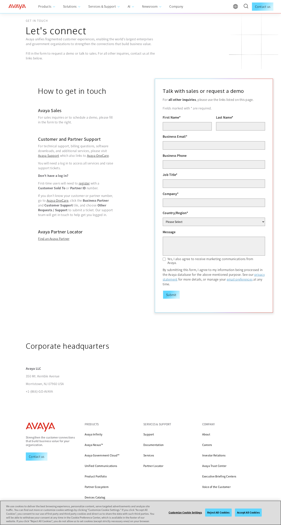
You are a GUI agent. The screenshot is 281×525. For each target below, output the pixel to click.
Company (171, 194)
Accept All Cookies (248, 512)
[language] (236, 7)
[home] (17, 6)
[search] (246, 7)
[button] (246, 7)
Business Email (175, 136)
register (84, 183)
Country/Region (175, 213)
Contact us (262, 6)
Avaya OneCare (98, 155)
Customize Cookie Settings (185, 512)
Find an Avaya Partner (53, 238)
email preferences (240, 279)
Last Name (224, 117)
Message (169, 232)
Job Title (170, 174)
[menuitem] (46, 6)
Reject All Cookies (218, 512)
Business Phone (175, 155)
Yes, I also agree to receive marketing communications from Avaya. (210, 261)
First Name (172, 117)
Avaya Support (48, 155)
